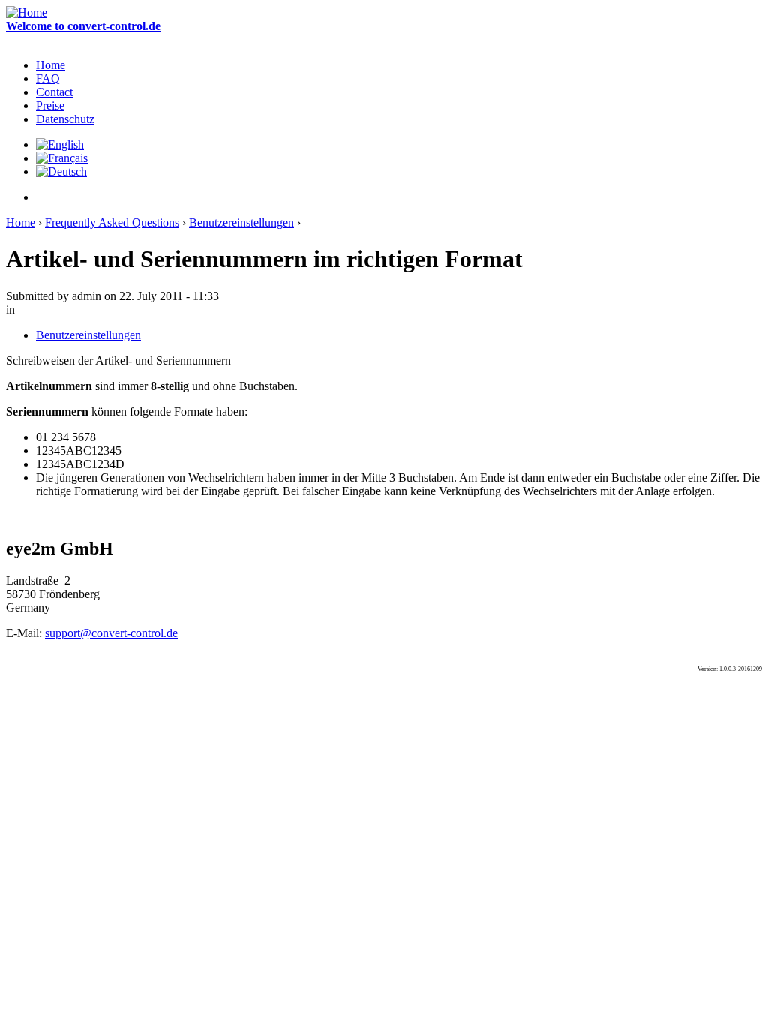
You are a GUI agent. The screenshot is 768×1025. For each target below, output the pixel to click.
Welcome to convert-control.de (83, 26)
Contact (54, 92)
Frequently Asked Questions (112, 222)
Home (50, 65)
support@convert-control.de (111, 633)
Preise (50, 105)
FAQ (48, 78)
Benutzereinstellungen (241, 222)
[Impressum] (41, 197)
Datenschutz (65, 119)
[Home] (26, 12)
